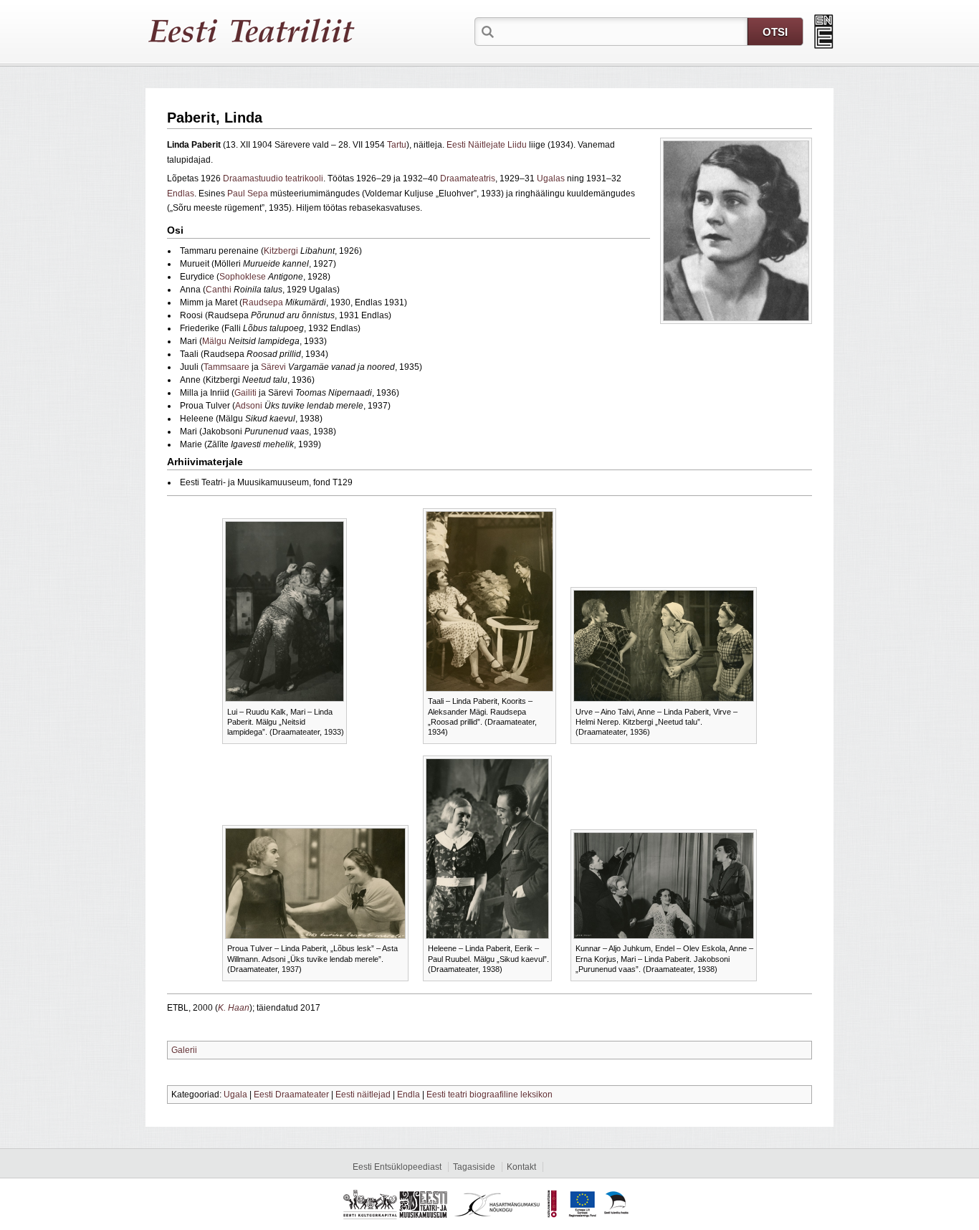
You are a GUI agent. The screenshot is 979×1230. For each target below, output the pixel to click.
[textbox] (622, 30)
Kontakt (521, 1167)
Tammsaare (226, 367)
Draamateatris (467, 178)
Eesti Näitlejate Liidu (486, 145)
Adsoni (248, 406)
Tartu (396, 145)
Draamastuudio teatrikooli (273, 178)
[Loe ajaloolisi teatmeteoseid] (824, 31)
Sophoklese (242, 277)
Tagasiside (474, 1167)
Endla (408, 1095)
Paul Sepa (247, 194)
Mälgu (214, 341)
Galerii (184, 1050)
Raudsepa (262, 302)
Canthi (218, 290)
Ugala (235, 1095)
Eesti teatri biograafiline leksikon (489, 1095)
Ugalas (551, 178)
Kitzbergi (281, 251)
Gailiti (245, 393)
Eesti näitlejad (363, 1095)
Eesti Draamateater (291, 1095)
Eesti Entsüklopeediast (397, 1167)
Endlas (180, 194)
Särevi (273, 367)
